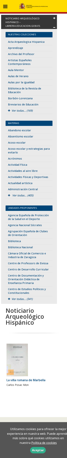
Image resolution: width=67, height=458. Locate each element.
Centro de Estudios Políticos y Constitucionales (27, 291)
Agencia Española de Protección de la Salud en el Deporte (28, 217)
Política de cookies (44, 443)
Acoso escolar (17, 142)
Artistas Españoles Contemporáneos (20, 62)
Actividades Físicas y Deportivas (28, 177)
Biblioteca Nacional (20, 247)
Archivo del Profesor (21, 54)
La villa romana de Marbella (26, 380)
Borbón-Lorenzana (20, 98)
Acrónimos (15, 158)
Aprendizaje (15, 48)
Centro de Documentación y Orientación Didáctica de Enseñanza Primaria (26, 279)
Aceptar (38, 450)
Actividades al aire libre (23, 171)
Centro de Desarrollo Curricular (28, 269)
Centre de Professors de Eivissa (28, 263)
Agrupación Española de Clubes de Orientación (28, 233)
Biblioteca (14, 241)
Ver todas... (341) (22, 299)
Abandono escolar (19, 130)
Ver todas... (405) (22, 195)
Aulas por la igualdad (21, 82)
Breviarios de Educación (23, 104)
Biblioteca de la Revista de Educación (24, 90)
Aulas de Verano (18, 76)
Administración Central (23, 189)
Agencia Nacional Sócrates (25, 225)
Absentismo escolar (20, 136)
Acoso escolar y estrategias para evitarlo (29, 150)
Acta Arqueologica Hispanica (26, 42)
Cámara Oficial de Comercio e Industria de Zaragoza (27, 255)
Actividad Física (17, 164)
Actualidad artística (20, 183)
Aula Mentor (16, 70)
